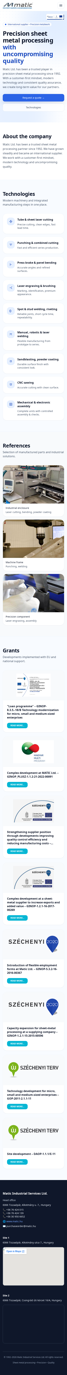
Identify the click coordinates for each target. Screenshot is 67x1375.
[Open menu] (60, 5)
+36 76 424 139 (15, 1213)
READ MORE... (17, 725)
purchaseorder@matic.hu (21, 1226)
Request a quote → (33, 97)
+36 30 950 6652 (15, 1216)
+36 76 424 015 (15, 1209)
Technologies (33, 107)
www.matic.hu (14, 1221)
